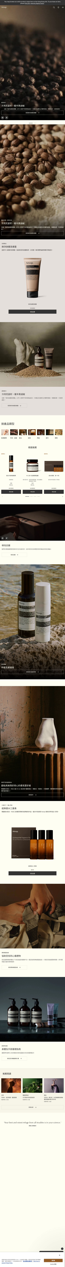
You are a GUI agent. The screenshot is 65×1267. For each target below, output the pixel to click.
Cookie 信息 (53, 1264)
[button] (27, 496)
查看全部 (31, 1107)
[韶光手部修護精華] (11, 464)
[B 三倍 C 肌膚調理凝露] (32, 464)
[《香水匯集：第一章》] (54, 464)
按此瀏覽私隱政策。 (28, 1261)
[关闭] (59, 1255)
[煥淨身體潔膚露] (32, 279)
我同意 (53, 1260)
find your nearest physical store (34, 3)
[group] (5, 434)
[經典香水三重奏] (32, 839)
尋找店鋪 (32, 311)
